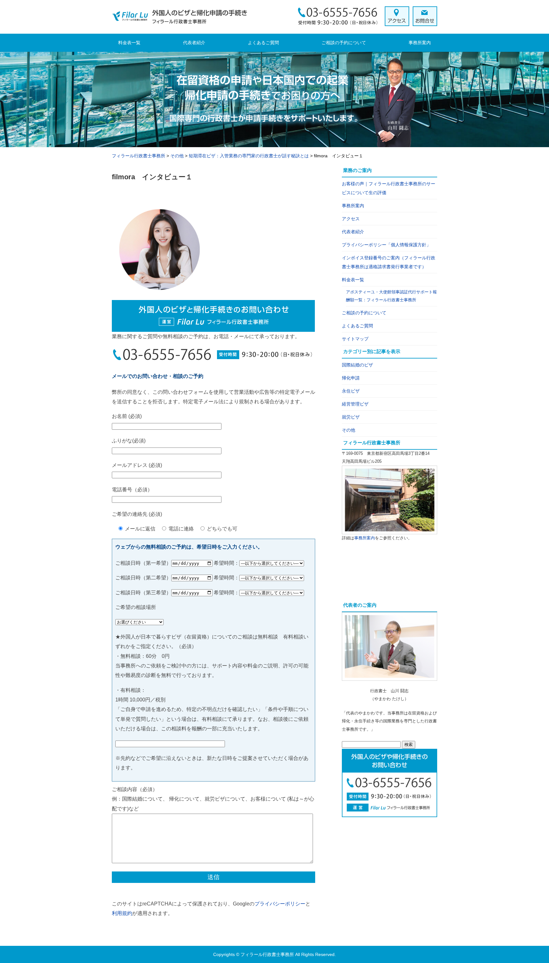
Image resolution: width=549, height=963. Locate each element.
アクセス (351, 218)
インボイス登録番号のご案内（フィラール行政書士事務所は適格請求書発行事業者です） (388, 262)
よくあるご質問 (263, 42)
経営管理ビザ (355, 403)
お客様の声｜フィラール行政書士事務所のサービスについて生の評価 (388, 188)
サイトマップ (355, 338)
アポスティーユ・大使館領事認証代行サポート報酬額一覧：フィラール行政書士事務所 (391, 296)
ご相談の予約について (344, 42)
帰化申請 (351, 377)
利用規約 (122, 913)
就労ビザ (351, 417)
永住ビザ (351, 390)
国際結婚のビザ (357, 364)
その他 (348, 430)
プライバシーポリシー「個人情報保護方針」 (386, 244)
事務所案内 (420, 42)
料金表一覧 (129, 42)
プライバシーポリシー (279, 903)
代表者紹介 (194, 42)
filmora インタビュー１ (152, 177)
